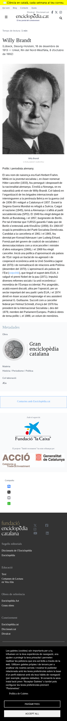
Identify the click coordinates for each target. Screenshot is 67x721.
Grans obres (8, 605)
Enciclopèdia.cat (10, 624)
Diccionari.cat (42, 12)
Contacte (24, 8)
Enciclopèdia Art (10, 600)
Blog (15, 8)
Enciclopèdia (8, 555)
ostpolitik (14, 272)
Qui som (6, 8)
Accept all (32, 713)
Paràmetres (32, 704)
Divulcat (31, 12)
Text (4, 574)
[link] (33, 401)
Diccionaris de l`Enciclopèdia (17, 550)
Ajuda (34, 8)
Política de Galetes (18, 693)
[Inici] (32, 16)
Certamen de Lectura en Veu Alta (12, 580)
